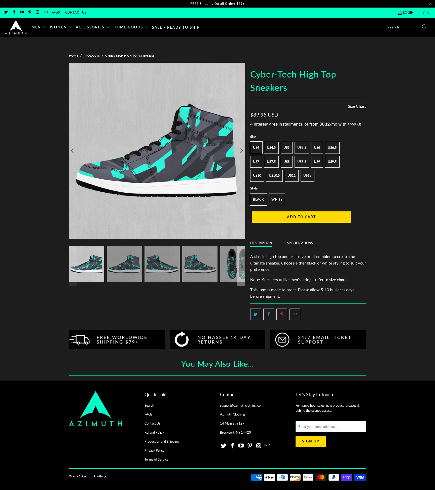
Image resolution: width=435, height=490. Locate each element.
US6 (317, 147)
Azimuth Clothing (93, 476)
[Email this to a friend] (294, 314)
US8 (286, 162)
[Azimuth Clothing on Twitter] (6, 12)
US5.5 (301, 147)
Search (149, 405)
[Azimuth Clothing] (15, 27)
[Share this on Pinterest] (281, 314)
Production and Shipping (161, 441)
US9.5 (332, 162)
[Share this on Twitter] (255, 314)
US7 (256, 162)
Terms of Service (156, 459)
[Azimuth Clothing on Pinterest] (29, 12)
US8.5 (301, 162)
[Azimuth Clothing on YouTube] (22, 12)
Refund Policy (154, 432)
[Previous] (73, 151)
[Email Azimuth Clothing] (45, 12)
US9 (317, 162)
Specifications (300, 243)
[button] (39, 27)
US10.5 (274, 175)
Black (258, 199)
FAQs (55, 12)
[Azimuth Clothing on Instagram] (37, 12)
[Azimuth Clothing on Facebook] (14, 12)
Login (408, 12)
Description (261, 243)
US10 (257, 175)
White (276, 199)
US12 (307, 175)
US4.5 (271, 147)
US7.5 (271, 162)
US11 (291, 175)
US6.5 (332, 147)
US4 (256, 147)
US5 (286, 147)
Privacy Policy (154, 450)
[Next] (241, 151)
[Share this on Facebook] (268, 314)
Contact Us (76, 12)
